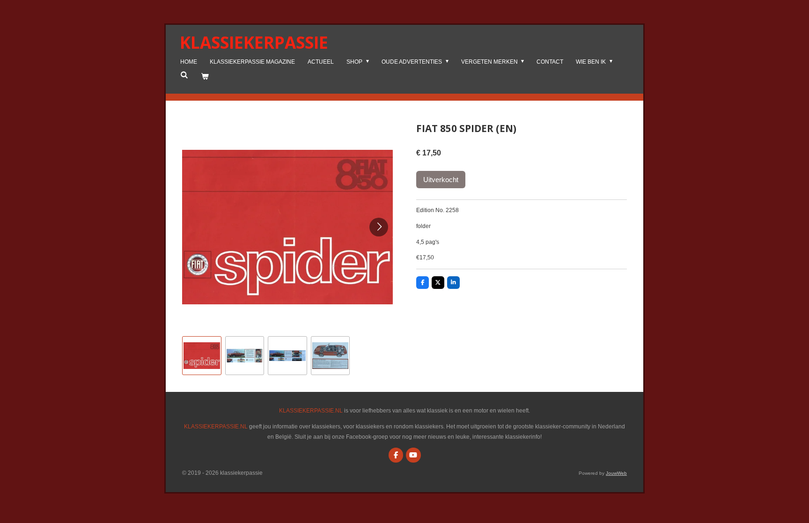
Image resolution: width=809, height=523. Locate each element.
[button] (201, 356)
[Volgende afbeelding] (378, 227)
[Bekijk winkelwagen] (205, 76)
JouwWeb (616, 473)
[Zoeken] (184, 75)
